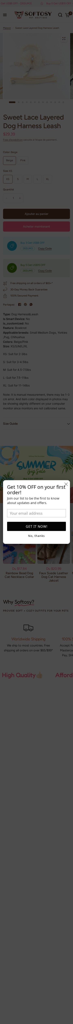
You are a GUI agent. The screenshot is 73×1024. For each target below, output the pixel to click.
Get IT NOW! (36, 526)
